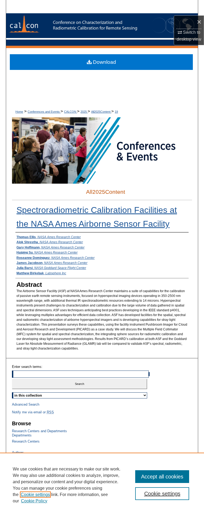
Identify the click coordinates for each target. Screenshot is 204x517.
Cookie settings (35, 494)
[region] (102, 485)
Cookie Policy (34, 501)
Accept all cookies (162, 477)
